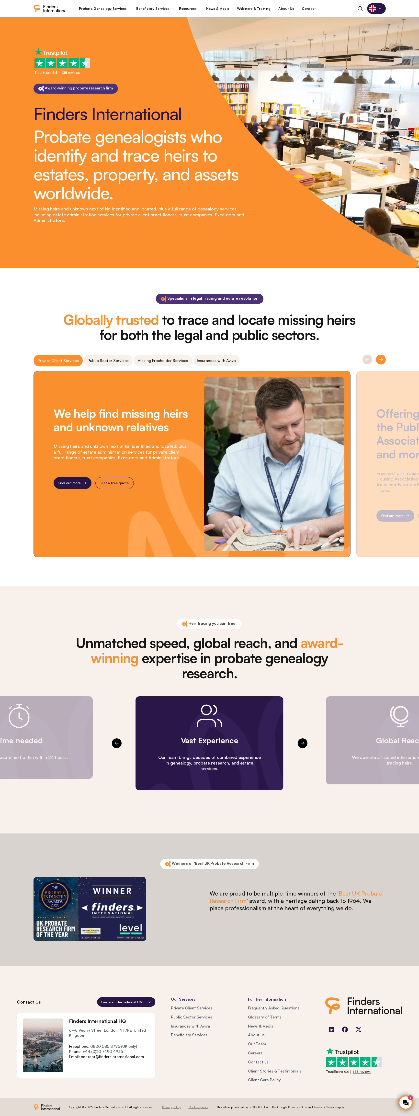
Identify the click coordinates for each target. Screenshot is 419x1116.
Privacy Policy (297, 1107)
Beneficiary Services (189, 1034)
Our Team (257, 1043)
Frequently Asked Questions (273, 1008)
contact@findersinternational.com (112, 1056)
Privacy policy (171, 1107)
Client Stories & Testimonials (274, 1071)
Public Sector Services (108, 360)
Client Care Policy (264, 1079)
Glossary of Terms (265, 1017)
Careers (255, 1052)
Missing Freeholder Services (162, 360)
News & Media (260, 1026)
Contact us (258, 1062)
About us (256, 1034)
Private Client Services (58, 360)
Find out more (69, 483)
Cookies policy (198, 1107)
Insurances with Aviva (216, 360)
